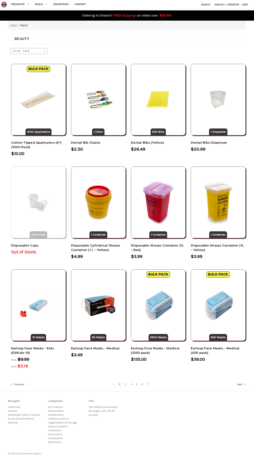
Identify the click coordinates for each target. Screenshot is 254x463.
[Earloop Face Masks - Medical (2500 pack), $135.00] (158, 305)
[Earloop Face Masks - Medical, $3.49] (98, 305)
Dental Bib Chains (85, 142)
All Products (55, 407)
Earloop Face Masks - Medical (95, 348)
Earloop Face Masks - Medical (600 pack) (215, 351)
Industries (61, 4)
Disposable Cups (24, 245)
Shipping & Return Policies (24, 414)
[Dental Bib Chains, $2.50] (98, 100)
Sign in (219, 4)
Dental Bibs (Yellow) (147, 142)
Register (233, 4)
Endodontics (56, 414)
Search (205, 4)
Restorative (55, 434)
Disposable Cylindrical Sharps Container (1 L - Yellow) (95, 248)
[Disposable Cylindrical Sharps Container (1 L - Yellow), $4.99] (98, 202)
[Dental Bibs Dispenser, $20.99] (218, 100)
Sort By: (17, 51)
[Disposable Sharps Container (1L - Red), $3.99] (158, 202)
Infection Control (58, 418)
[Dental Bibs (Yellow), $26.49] (158, 100)
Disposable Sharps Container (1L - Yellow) (217, 248)
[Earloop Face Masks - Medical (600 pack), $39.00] (218, 305)
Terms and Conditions (21, 418)
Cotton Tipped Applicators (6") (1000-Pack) (36, 145)
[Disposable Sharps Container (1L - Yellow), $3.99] (218, 202)
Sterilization (55, 438)
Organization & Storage (62, 422)
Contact (80, 4)
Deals (39, 4)
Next (240, 384)
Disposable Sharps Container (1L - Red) (157, 248)
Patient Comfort (58, 426)
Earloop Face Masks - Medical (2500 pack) (155, 351)
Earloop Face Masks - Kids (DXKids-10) (32, 351)
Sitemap (13, 422)
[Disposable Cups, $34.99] (38, 202)
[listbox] (34, 51)
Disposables (55, 411)
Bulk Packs (55, 442)
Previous (18, 384)
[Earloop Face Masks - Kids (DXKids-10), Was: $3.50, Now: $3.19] (38, 305)
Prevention (54, 430)
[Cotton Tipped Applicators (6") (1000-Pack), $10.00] (38, 100)
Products (18, 4)
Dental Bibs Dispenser (209, 142)
